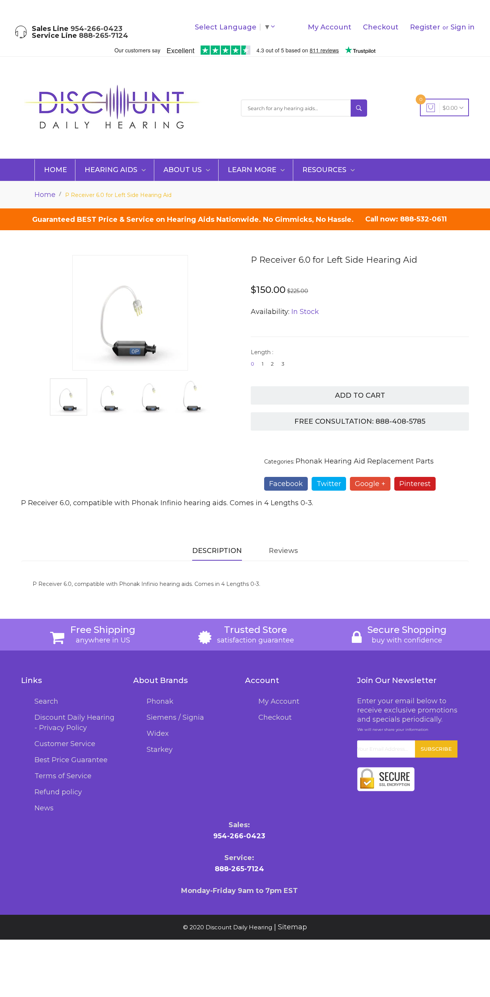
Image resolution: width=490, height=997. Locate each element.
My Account (329, 27)
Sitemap (292, 927)
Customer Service (64, 744)
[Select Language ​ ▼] (274, 27)
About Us (183, 170)
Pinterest (415, 484)
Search (46, 701)
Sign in (463, 27)
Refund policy (58, 792)
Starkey (160, 749)
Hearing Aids (112, 170)
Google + (370, 484)
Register (425, 27)
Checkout (381, 27)
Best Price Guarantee (71, 760)
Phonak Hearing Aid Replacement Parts (365, 461)
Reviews (283, 550)
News (44, 808)
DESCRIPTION (217, 550)
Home (55, 170)
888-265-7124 (103, 35)
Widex (158, 733)
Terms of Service (62, 776)
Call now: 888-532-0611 (406, 219)
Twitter (329, 484)
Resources (325, 170)
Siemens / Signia (175, 717)
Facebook (286, 484)
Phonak (160, 701)
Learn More (253, 170)
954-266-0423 (96, 28)
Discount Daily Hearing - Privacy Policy (74, 722)
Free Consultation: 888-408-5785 (359, 421)
